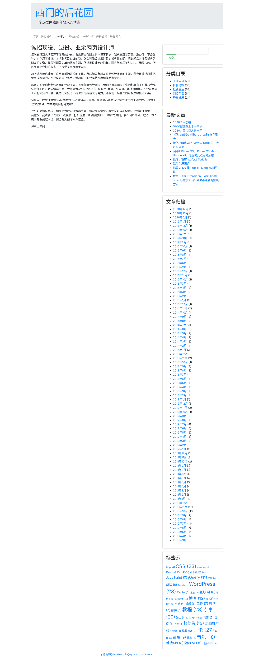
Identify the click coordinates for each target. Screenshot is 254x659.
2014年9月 (180, 316)
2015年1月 (179, 300)
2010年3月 (180, 540)
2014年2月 (180, 345)
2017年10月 (180, 238)
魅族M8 (175, 643)
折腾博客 (46, 36)
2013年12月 (180, 354)
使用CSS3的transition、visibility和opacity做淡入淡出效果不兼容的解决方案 (196, 180)
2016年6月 (180, 263)
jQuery (197, 577)
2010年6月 (180, 527)
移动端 (194, 623)
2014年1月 (179, 349)
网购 (176, 630)
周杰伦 (212, 598)
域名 (170, 603)
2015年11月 (180, 275)
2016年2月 (180, 267)
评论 (203, 630)
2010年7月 (179, 523)
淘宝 (180, 617)
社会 (178, 623)
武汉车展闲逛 (181, 163)
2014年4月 (180, 337)
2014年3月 (180, 341)
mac (212, 577)
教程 (192, 609)
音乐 (206, 637)
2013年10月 (180, 362)
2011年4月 (179, 486)
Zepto (183, 592)
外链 (180, 603)
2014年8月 (180, 321)
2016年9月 (180, 250)
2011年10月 (180, 461)
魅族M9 (193, 643)
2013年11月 (180, 358)
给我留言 (115, 36)
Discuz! (173, 572)
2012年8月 (180, 420)
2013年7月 (179, 374)
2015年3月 (180, 292)
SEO (171, 584)
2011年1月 (179, 498)
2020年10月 (180, 213)
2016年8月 (180, 254)
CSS (186, 566)
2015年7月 (179, 283)
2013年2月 (180, 395)
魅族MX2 (210, 643)
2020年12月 (180, 209)
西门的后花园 (64, 12)
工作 (202, 604)
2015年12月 (180, 271)
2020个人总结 (182, 122)
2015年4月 (180, 287)
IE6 (202, 572)
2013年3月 (180, 391)
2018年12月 (180, 225)
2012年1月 (179, 449)
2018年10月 (180, 230)
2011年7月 (179, 474)
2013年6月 (180, 378)
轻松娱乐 (101, 36)
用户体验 (197, 618)
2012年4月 (180, 436)
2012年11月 (180, 407)
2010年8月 (180, 519)
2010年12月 (180, 503)
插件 (176, 610)
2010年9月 (180, 515)
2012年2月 (180, 445)
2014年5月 (180, 333)
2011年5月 (179, 482)
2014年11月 (180, 308)
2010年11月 (180, 507)
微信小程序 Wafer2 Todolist (190, 159)
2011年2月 (179, 494)
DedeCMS (203, 567)
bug (170, 567)
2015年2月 (180, 296)
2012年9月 (180, 416)
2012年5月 (180, 432)
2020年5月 (180, 217)
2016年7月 (179, 258)
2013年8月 (180, 370)
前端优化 (181, 598)
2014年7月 (179, 325)
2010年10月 (180, 511)
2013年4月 (180, 387)
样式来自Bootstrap (134, 654)
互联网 (207, 592)
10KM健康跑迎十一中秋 (187, 126)
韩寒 (191, 637)
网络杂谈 (73, 36)
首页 (35, 36)
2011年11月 (180, 457)
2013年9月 (180, 366)
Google (189, 572)
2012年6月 (180, 428)
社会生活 (87, 36)
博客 (197, 598)
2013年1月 (179, 399)
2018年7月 (179, 234)
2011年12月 (180, 453)
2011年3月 (179, 490)
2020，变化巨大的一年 (187, 130)
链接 (179, 637)
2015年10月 (180, 279)
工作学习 (60, 36)
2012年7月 (179, 424)
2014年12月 (180, 304)
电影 (208, 617)
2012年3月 (180, 440)
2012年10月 (180, 412)
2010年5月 (180, 532)
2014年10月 (180, 312)
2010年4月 (180, 536)
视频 (187, 630)
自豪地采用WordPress (112, 654)
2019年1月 (179, 221)
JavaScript (176, 578)
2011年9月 (179, 465)
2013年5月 (180, 383)
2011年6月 (179, 478)
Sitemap (149, 654)
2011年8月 (179, 469)
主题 (194, 592)
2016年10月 (180, 246)
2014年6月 (180, 329)
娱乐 (190, 603)
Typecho (183, 585)
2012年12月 (180, 403)
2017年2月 (179, 242)
